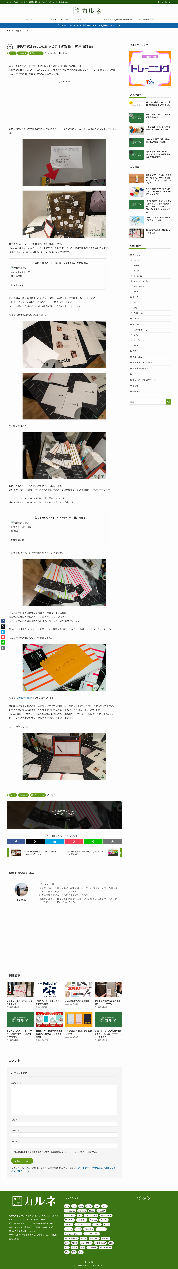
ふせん (136, 335)
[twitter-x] (162, 2)
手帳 (135, 307)
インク (136, 270)
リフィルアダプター (73, 1233)
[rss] (166, 2)
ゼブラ (106, 1224)
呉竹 (67, 1243)
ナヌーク (68, 1229)
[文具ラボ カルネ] (89, 10)
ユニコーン (101, 1229)
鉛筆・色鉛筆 (139, 286)
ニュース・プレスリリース (144, 379)
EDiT (81, 1206)
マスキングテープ (141, 329)
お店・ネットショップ (142, 362)
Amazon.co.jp (25, 697)
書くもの (136, 254)
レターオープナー (92, 1233)
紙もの (135, 297)
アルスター (69, 1220)
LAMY (104, 1206)
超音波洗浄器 (105, 1247)
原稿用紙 (105, 1238)
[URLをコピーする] (112, 841)
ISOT (97, 1206)
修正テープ (94, 1238)
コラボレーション (83, 1224)
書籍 (111, 1243)
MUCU (91, 1210)
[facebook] (158, 2)
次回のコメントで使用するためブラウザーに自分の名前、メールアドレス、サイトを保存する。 (56, 1152)
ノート (13, 53)
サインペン (138, 260)
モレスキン (88, 1229)
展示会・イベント (36, 53)
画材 (134, 350)
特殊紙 (74, 1247)
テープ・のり (139, 340)
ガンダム (93, 1220)
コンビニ (97, 1224)
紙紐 (82, 1247)
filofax (89, 1206)
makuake (82, 1210)
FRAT (53, 795)
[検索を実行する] (168, 402)
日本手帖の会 (86, 1243)
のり (79, 1215)
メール (15, 1130)
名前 (14, 1119)
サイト (14, 1141)
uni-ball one (70, 1215)
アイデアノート (91, 1215)
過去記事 (136, 391)
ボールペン (138, 276)
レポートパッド (71, 1238)
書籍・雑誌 (137, 356)
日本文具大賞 (100, 1243)
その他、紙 (22, 53)
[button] (16, 841)
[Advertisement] (64, 102)
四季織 (74, 1243)
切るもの (136, 318)
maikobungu (70, 1210)
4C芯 (67, 1206)
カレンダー (81, 1220)
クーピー (103, 1220)
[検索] (169, 2)
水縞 (67, 1247)
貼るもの (136, 324)
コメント (16, 1082)
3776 (74, 1206)
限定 (74, 1252)
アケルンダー (106, 1215)
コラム (135, 374)
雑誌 (80, 1252)
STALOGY (101, 1210)
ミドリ (78, 1229)
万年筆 (136, 265)
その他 (136, 291)
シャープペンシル (141, 281)
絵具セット (92, 1247)
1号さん (21, 900)
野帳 (67, 1252)
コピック (68, 1224)
